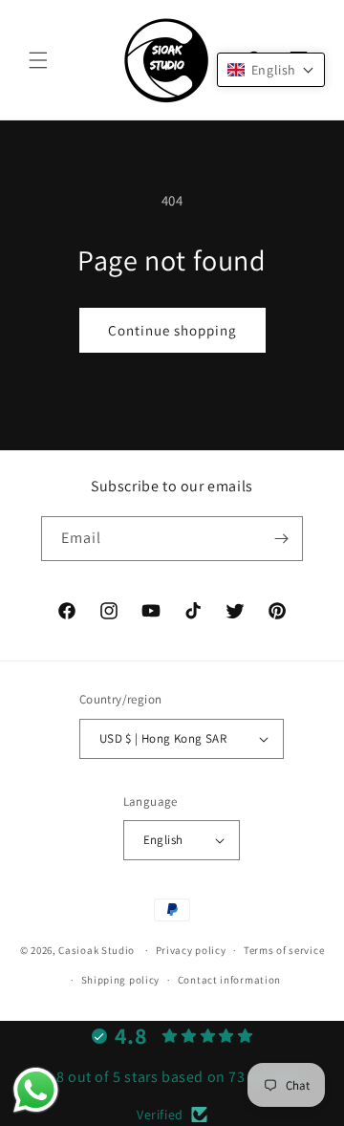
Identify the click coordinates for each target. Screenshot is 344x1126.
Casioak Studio (96, 950)
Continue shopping (172, 330)
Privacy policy (191, 950)
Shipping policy (121, 979)
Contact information (229, 979)
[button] (38, 60)
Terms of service (284, 950)
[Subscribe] (281, 538)
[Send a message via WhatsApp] (36, 1090)
